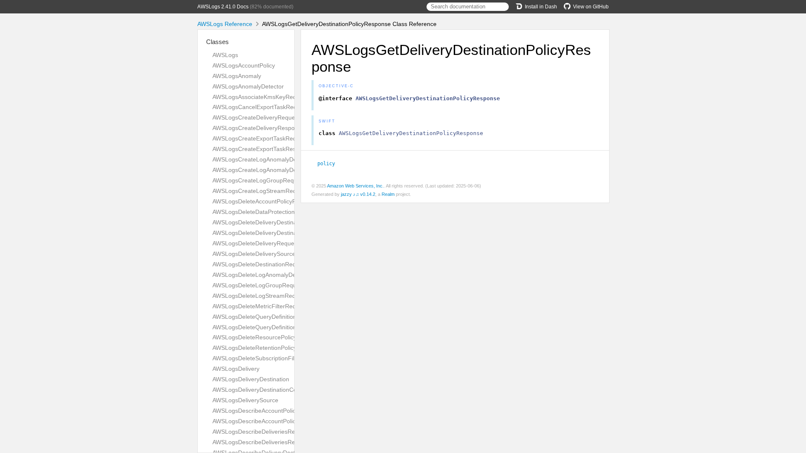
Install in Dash (541, 7)
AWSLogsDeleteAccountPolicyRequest (263, 201)
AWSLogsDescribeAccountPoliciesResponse (271, 421)
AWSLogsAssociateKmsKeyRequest (260, 97)
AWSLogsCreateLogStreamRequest (260, 190)
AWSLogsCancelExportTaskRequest (260, 107)
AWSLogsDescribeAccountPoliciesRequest (268, 410)
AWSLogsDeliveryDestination (250, 379)
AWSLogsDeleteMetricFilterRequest (259, 306)
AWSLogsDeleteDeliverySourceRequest (265, 253)
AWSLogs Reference (224, 24)
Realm (388, 194)
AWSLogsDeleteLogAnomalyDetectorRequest (272, 274)
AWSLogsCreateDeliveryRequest (256, 117)
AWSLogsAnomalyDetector (248, 86)
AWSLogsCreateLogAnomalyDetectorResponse (275, 170)
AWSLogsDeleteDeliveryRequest (255, 243)
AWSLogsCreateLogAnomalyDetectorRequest (273, 159)
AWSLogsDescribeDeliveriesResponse (263, 442)
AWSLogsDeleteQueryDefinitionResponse (267, 327)
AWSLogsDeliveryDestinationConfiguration (268, 389)
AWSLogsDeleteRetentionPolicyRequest (265, 347)
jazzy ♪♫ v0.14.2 (358, 194)
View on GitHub (591, 7)
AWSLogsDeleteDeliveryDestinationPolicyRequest (278, 222)
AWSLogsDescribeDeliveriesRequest (261, 431)
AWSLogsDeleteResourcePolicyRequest (265, 337)
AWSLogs (225, 55)
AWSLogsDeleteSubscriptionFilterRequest (268, 358)
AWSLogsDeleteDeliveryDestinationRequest (270, 232)
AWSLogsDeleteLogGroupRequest (258, 285)
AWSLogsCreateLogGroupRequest (258, 180)
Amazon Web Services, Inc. (355, 185)
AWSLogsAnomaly (236, 76)
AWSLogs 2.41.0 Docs (223, 7)
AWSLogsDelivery (235, 368)
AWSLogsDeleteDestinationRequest (259, 264)
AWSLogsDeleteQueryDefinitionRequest (265, 316)
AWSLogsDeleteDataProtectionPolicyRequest (272, 211)
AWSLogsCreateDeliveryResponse (258, 128)
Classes (217, 41)
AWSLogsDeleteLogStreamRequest (259, 295)
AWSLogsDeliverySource (245, 400)
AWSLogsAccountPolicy (243, 65)
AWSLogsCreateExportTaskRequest (260, 138)
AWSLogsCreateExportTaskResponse (262, 149)
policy (329, 164)
